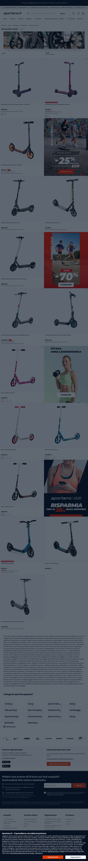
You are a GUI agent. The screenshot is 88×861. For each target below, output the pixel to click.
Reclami (26, 824)
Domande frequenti (30, 819)
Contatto (78, 7)
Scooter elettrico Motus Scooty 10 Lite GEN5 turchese (15, 335)
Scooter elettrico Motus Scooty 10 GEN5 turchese (58, 335)
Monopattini (24, 25)
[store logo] (12, 13)
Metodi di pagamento (10, 828)
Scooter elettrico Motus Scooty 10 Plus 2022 (12, 621)
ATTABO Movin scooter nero (52, 222)
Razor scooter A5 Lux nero (8, 506)
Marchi (62, 18)
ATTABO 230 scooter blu (7, 563)
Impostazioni (76, 857)
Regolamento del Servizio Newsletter (19, 797)
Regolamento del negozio (53, 819)
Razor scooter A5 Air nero (51, 563)
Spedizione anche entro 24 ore (39, 7)
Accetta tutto (53, 857)
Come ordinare (8, 819)
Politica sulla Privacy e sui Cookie (52, 804)
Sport (9, 25)
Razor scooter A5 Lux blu (51, 449)
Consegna (6, 826)
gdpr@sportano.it (53, 851)
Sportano (3, 25)
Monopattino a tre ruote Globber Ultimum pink (57, 104)
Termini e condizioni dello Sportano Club (53, 826)
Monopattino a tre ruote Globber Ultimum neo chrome (15, 104)
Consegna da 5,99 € (9, 7)
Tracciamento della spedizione (9, 822)
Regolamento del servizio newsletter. (55, 794)
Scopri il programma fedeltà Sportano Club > (60, 759)
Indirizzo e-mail (50, 785)
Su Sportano (69, 819)
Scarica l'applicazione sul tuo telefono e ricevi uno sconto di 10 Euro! (45, 3)
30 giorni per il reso (23, 7)
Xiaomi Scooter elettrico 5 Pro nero (10, 222)
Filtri (3, 53)
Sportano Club (55, 7)
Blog (25, 826)
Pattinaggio (16, 25)
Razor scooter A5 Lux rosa (7, 393)
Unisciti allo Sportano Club (58, 764)
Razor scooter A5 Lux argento (8, 449)
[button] (3, 738)
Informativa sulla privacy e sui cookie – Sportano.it (26, 853)
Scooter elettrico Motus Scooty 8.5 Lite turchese (14, 279)
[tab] (12, 705)
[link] (73, 13)
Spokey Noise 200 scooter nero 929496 (11, 165)
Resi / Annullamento (30, 821)
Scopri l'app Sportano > (9, 758)
